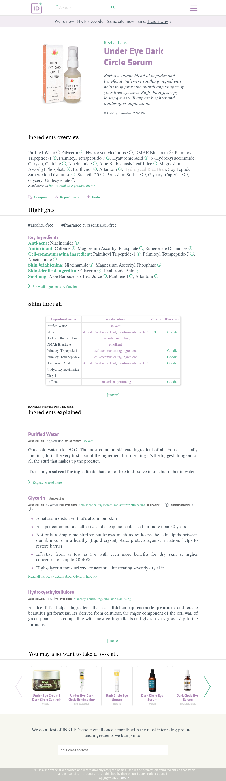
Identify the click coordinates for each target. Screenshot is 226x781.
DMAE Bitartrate (151, 152)
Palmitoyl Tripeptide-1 (114, 254)
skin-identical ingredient (99, 332)
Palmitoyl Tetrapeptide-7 (82, 158)
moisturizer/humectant (129, 504)
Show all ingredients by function (55, 286)
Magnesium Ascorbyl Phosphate (108, 248)
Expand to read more (47, 482)
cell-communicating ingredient (115, 350)
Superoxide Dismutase (49, 174)
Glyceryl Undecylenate (49, 180)
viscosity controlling (116, 338)
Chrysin (35, 163)
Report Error (70, 196)
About (124, 778)
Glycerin (70, 152)
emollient (115, 344)
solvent (115, 325)
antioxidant (107, 381)
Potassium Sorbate (123, 174)
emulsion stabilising (117, 598)
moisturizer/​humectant (133, 332)
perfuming (124, 381)
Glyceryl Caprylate (165, 174)
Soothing (37, 276)
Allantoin (108, 169)
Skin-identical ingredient (53, 270)
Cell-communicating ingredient (59, 253)
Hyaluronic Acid (127, 158)
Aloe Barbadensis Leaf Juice (125, 163)
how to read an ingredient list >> (72, 185)
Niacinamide (80, 163)
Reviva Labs (115, 42)
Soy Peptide (179, 169)
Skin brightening (45, 265)
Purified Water (41, 152)
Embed (97, 196)
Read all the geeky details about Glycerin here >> (62, 576)
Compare (41, 196)
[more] (113, 395)
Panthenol (82, 169)
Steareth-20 (88, 174)
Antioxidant (40, 248)
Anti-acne (38, 242)
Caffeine (53, 163)
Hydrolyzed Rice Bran (145, 169)
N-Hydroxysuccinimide (172, 158)
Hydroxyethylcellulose (107, 152)
